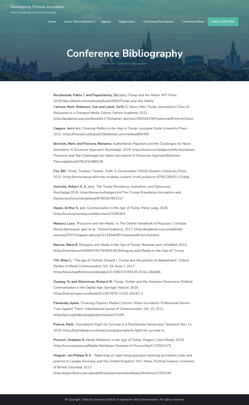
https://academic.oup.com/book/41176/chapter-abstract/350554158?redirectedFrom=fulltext (123, 118)
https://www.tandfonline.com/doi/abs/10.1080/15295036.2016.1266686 (107, 272)
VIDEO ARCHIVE (223, 21)
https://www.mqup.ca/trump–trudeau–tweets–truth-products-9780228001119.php (126, 177)
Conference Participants (158, 21)
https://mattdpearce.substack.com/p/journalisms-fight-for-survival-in (113, 330)
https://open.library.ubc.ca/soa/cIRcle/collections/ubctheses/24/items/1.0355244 (112, 373)
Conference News (193, 21)
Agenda (106, 21)
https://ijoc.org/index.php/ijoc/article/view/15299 (88, 315)
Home (52, 21)
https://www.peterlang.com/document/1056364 (89, 214)
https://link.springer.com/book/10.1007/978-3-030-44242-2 (98, 293)
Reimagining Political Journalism (37, 6)
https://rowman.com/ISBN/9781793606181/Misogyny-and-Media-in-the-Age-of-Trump (118, 250)
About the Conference (78, 21)
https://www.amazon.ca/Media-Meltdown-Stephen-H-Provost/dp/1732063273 (112, 345)
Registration (127, 21)
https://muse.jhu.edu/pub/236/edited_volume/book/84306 (106, 134)
